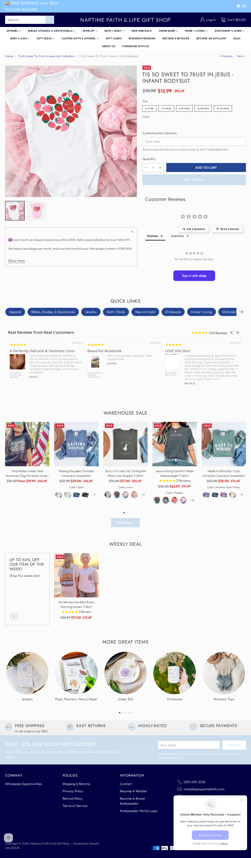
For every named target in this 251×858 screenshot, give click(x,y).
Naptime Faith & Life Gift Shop (50, 843)
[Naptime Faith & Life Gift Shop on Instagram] (244, 6)
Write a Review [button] (229, 229)
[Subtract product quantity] (146, 167)
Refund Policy (73, 798)
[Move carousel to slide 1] (124, 512)
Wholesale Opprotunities (23, 784)
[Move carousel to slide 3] (125, 712)
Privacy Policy (73, 791)
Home (9, 56)
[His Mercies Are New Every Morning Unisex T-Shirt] (76, 575)
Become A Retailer (133, 791)
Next (240, 56)
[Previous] (6, 464)
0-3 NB (149, 107)
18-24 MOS (223, 107)
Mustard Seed (40, 350)
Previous (226, 56)
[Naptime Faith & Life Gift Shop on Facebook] (238, 6)
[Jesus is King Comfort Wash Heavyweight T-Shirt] (174, 444)
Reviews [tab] (152, 236)
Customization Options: (159, 133)
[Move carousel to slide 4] (128, 712)
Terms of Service (75, 806)
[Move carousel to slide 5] (131, 712)
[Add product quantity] (160, 167)
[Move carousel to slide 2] (127, 512)
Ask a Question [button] (196, 229)
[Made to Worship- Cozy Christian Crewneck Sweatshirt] (224, 444)
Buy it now (194, 180)
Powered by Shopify (86, 843)
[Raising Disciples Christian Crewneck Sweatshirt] (76, 444)
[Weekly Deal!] (14, 616)
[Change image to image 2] (37, 211)
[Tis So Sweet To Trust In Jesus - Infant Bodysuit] (71, 131)
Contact (126, 784)
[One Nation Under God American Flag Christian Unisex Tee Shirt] (27, 444)
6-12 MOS (184, 107)
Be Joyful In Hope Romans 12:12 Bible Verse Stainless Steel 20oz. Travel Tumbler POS (190, 379)
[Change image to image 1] (15, 211)
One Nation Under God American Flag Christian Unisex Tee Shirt (27, 475)
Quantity (149, 159)
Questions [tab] (177, 236)
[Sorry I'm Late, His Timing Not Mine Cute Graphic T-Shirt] (125, 444)
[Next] (241, 312)
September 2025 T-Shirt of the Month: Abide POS (113, 376)
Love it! (189, 350)
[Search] (49, 20)
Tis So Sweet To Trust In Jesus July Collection (46, 56)
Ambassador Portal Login (139, 811)
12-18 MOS (203, 107)
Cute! (109, 350)
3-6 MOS (166, 107)
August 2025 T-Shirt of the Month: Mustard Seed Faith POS (35, 376)
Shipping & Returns (76, 784)
